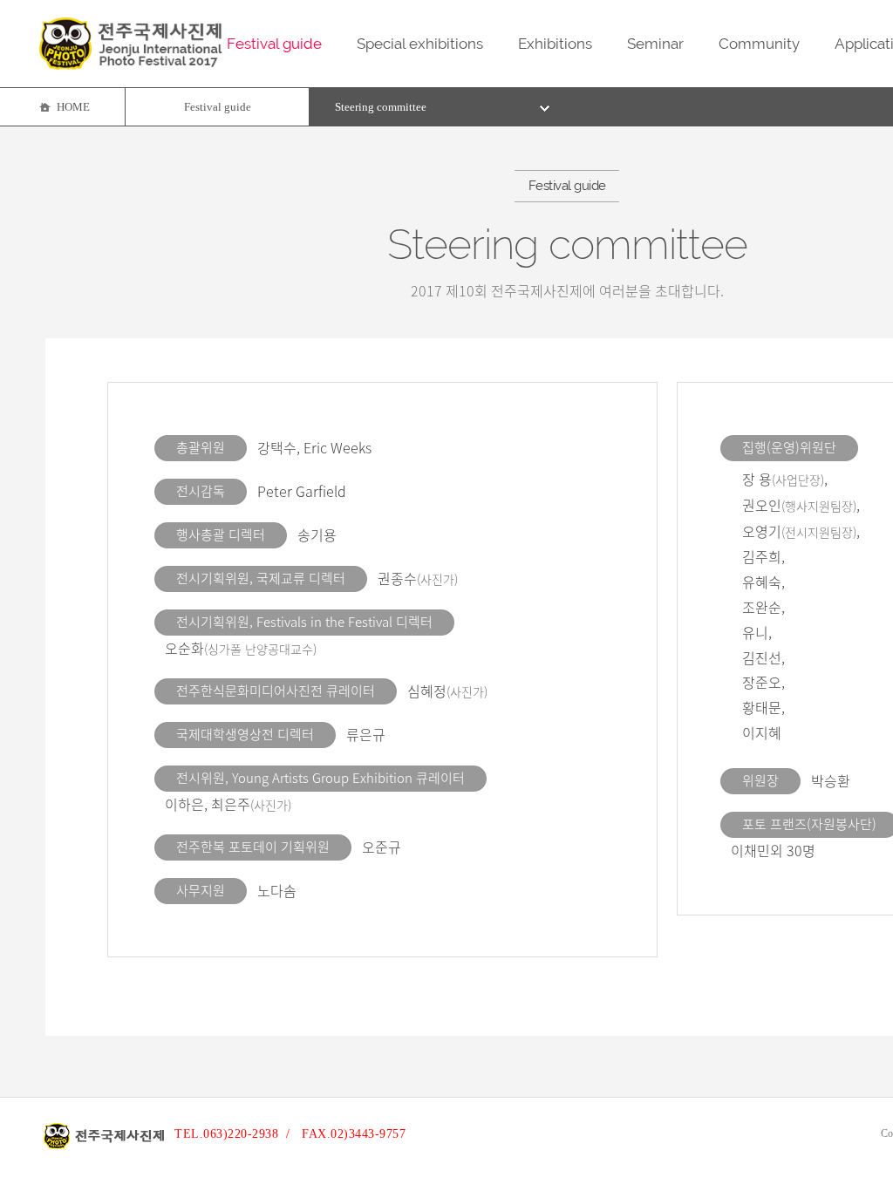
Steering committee (380, 106)
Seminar (655, 43)
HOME (73, 106)
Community (759, 43)
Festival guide (274, 43)
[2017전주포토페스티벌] (130, 65)
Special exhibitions (420, 43)
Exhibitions (555, 43)
